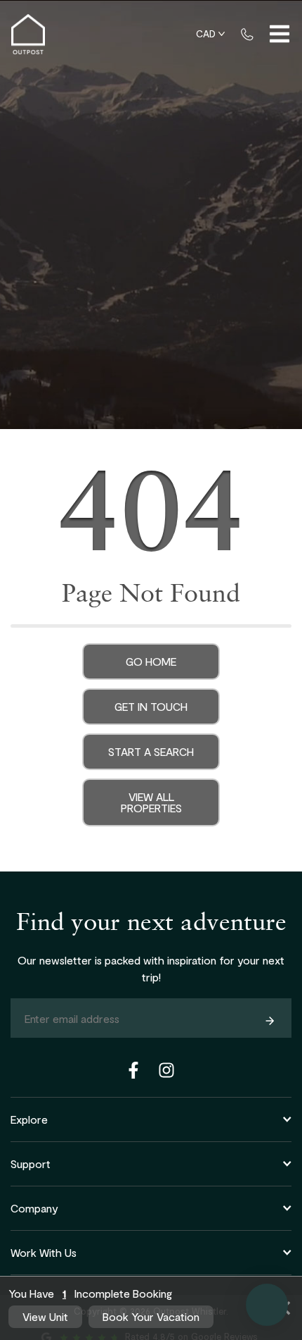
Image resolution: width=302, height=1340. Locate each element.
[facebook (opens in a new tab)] (136, 1070)
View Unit (45, 1316)
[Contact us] (247, 34)
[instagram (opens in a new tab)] (166, 1070)
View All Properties (151, 802)
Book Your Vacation (151, 1316)
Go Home (151, 661)
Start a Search (151, 751)
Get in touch (151, 706)
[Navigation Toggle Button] (279, 34)
